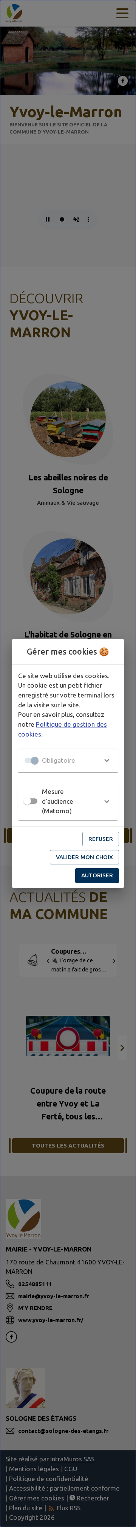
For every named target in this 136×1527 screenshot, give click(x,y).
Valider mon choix (84, 857)
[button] (68, 760)
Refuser (100, 839)
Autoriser (97, 875)
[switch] (27, 801)
